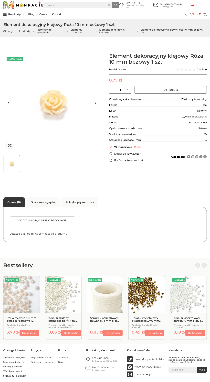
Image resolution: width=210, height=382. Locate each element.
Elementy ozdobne (76, 31)
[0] (192, 14)
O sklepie (63, 357)
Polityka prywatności (42, 362)
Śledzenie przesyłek (14, 357)
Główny (8, 31)
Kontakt (57, 14)
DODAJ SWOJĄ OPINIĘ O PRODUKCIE (42, 220)
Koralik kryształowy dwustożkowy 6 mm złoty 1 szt (145, 319)
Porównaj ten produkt (128, 160)
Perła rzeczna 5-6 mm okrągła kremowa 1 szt (21, 319)
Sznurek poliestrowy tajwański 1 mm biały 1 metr (104, 319)
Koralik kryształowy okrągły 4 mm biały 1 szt (187, 319)
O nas (43, 14)
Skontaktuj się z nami (15, 376)
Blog (31, 14)
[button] (8, 103)
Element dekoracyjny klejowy (112, 31)
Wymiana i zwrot (12, 371)
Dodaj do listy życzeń (127, 153)
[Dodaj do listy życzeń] (33, 291)
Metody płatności (12, 367)
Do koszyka (171, 89)
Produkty (24, 31)
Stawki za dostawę (13, 362)
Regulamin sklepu (41, 357)
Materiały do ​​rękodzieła (44, 31)
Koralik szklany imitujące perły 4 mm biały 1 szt (63, 319)
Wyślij (202, 369)
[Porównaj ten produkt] (33, 282)
